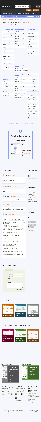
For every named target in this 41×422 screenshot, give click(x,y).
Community (26, 13)
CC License (20, 410)
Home (5, 13)
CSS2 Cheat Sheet (32, 340)
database (26, 123)
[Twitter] (39, 6)
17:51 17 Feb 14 (12, 175)
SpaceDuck (23, 396)
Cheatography (5, 388)
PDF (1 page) (26, 148)
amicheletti (32, 371)
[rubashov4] (29, 225)
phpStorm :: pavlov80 (34, 396)
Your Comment (9, 281)
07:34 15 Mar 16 (10, 204)
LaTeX (25, 155)
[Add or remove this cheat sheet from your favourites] (38, 16)
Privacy (9, 411)
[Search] (30, 6)
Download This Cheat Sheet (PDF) (10, 16)
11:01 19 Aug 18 (11, 214)
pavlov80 (32, 395)
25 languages (10, 393)
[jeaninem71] (33, 222)
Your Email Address (9, 277)
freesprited (12, 377)
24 (36, 16)
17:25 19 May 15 (12, 186)
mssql (17, 123)
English (34, 192)
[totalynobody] (35, 225)
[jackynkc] (35, 222)
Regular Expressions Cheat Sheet (7, 338)
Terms (5, 411)
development (11, 123)
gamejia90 (32, 390)
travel (11, 394)
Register (35, 10)
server (32, 123)
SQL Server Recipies (34, 401)
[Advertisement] (20, 2)
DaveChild (32, 175)
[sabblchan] (31, 225)
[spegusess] (31, 228)
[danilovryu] (33, 228)
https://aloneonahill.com (32, 177)
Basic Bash (32, 391)
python (31, 374)
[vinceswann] (29, 222)
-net (21, 125)
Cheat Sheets (12, 13)
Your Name (9, 274)
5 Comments (23, 16)
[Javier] (33, 225)
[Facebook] (37, 6)
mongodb (34, 374)
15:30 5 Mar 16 (13, 196)
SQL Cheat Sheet (32, 315)
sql (21, 123)
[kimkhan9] (31, 222)
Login (28, 10)
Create (19, 13)
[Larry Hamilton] (29, 228)
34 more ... (31, 229)
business (5, 395)
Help (33, 13)
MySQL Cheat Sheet (8, 315)
